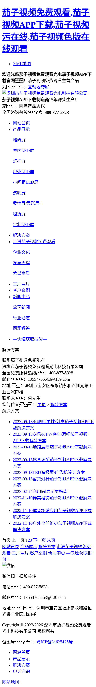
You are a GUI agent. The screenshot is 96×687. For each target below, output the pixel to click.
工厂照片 (21, 284)
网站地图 (10, 682)
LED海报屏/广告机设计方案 (49, 472)
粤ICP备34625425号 (54, 642)
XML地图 (22, 63)
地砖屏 (19, 140)
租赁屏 (19, 214)
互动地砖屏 (38, 87)
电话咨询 (21, 671)
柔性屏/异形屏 (26, 203)
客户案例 (21, 290)
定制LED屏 (23, 224)
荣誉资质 (21, 273)
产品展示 (21, 129)
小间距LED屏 (25, 182)
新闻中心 (21, 296)
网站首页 (21, 123)
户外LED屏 (23, 171)
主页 (41, 404)
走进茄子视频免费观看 (34, 241)
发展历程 (21, 263)
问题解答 (21, 328)
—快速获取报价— (30, 339)
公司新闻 (21, 307)
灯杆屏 (19, 161)
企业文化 (21, 252)
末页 (51, 540)
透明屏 (19, 193)
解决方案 (21, 235)
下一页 (39, 540)
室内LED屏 (23, 150)
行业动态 (21, 318)
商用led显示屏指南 (40, 491)
